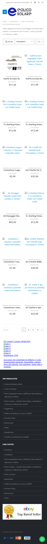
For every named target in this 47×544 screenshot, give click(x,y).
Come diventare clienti (13, 384)
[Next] (42, 330)
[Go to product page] (34, 64)
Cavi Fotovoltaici (21, 122)
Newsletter (8, 479)
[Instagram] (39, 2)
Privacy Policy (9, 418)
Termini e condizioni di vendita (16, 437)
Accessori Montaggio (12, 76)
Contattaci (8, 454)
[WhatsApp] (42, 2)
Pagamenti (8, 408)
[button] (5, 12)
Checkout (8, 450)
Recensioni (8, 423)
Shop (6, 427)
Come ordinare (10, 389)
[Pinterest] (35, 2)
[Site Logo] (19, 12)
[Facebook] (31, 2)
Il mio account (9, 474)
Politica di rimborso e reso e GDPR (18, 413)
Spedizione (9, 432)
